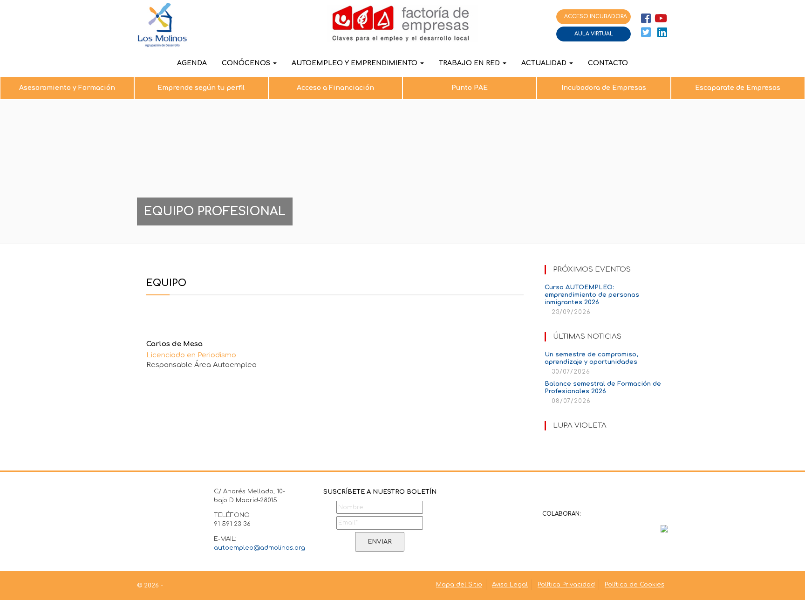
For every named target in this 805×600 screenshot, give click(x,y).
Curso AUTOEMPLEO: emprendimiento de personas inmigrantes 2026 (592, 295)
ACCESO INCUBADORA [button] (595, 17)
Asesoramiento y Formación (67, 87)
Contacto (608, 63)
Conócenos (247, 63)
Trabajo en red (470, 63)
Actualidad (544, 63)
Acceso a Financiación (335, 87)
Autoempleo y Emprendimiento (355, 63)
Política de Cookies (634, 584)
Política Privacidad (566, 584)
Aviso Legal (510, 584)
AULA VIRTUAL (593, 34)
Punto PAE (469, 87)
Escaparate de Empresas (737, 87)
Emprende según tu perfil (201, 87)
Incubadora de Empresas (603, 87)
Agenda (192, 63)
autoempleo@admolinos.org (259, 548)
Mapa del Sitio (459, 584)
